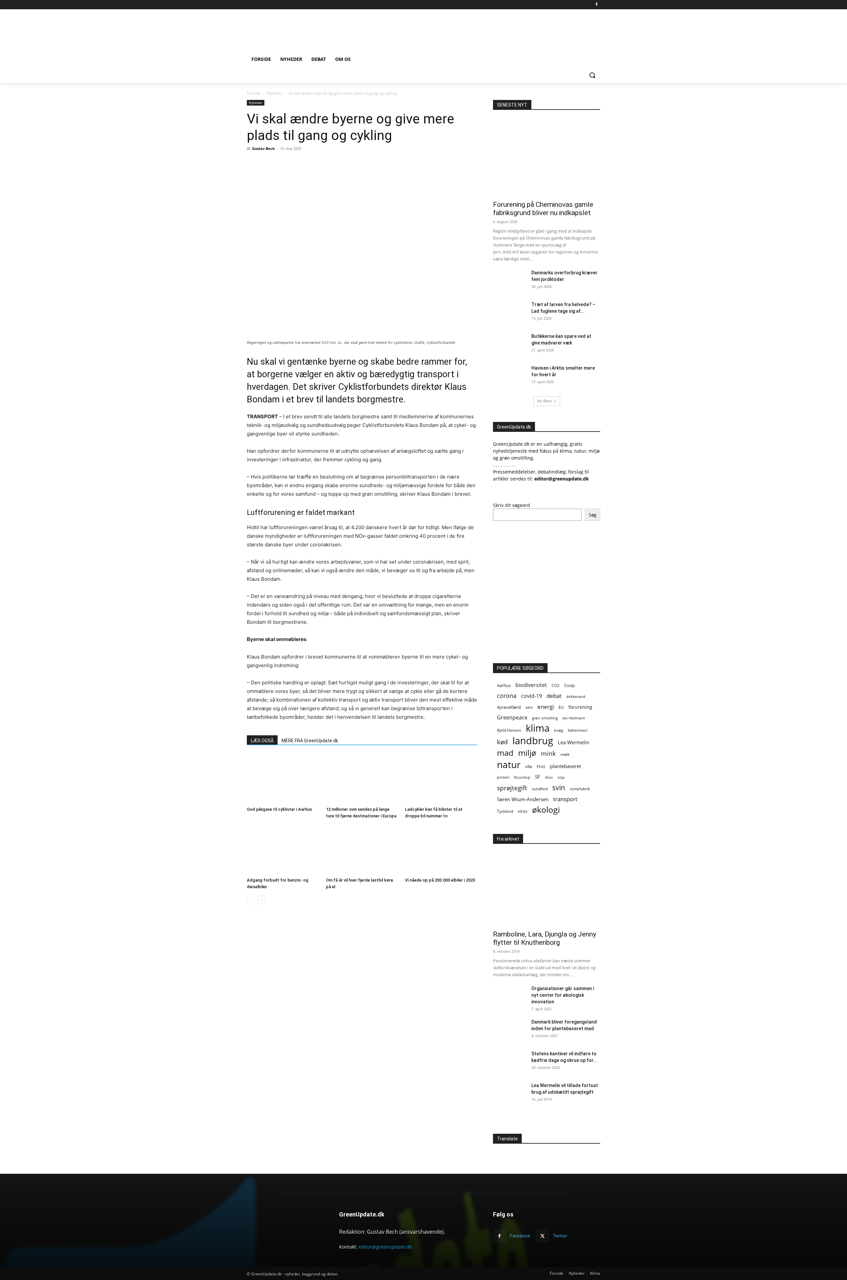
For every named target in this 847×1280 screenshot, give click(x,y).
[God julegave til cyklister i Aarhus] (283, 779)
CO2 (555, 685)
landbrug (533, 740)
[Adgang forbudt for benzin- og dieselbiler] (283, 850)
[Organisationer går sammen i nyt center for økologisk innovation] (509, 996)
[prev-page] (251, 900)
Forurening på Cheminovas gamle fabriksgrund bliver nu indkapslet (543, 209)
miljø (527, 752)
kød (502, 742)
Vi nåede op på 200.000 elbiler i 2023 (440, 880)
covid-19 (531, 695)
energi (545, 706)
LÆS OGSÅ (262, 740)
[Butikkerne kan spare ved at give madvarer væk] (509, 344)
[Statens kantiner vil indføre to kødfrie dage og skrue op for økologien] (509, 1062)
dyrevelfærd (509, 707)
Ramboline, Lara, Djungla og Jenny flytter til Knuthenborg (544, 938)
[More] (365, 163)
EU (561, 707)
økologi (546, 809)
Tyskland (505, 811)
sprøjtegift (512, 787)
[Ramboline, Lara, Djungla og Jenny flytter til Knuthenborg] (546, 887)
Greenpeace (512, 717)
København (578, 730)
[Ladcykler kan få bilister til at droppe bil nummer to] (441, 779)
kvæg (558, 730)
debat (554, 695)
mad (505, 752)
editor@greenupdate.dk (385, 1247)
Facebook (520, 1235)
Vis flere (544, 401)
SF (537, 776)
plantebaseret (565, 766)
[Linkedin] (349, 163)
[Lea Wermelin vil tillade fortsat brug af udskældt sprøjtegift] (509, 1093)
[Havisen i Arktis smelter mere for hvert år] (509, 376)
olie (528, 766)
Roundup (522, 777)
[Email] (319, 163)
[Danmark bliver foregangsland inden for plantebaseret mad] (509, 1030)
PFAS (541, 766)
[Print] (334, 163)
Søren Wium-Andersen (523, 799)
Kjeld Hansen (509, 730)
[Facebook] (596, 5)
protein (503, 777)
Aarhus (504, 685)
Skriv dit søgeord (511, 505)
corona (506, 695)
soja (560, 777)
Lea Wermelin (573, 742)
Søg (593, 515)
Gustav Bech (263, 148)
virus (522, 811)
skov (549, 777)
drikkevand (575, 696)
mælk (565, 754)
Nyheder (275, 93)
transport (565, 799)
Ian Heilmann (573, 717)
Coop (569, 685)
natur (508, 764)
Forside (253, 93)
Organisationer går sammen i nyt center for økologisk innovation (562, 995)
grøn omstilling (545, 717)
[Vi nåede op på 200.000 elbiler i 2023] (441, 850)
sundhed (540, 788)
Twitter (560, 1235)
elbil (529, 707)
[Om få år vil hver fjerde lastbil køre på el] (362, 850)
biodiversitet (531, 685)
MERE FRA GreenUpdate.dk (310, 740)
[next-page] (261, 900)
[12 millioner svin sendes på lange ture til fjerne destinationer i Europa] (362, 779)
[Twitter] (304, 163)
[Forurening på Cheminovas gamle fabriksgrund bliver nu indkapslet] (546, 157)
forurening (580, 707)
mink (548, 753)
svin (558, 787)
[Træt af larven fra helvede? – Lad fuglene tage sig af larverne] (509, 312)
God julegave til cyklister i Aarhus (279, 809)
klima (538, 728)
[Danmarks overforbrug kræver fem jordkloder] (509, 281)
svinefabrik (580, 789)
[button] (592, 75)
